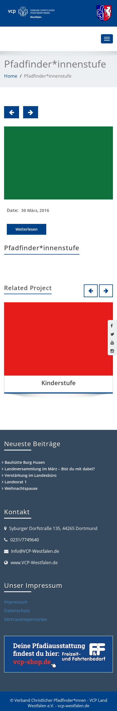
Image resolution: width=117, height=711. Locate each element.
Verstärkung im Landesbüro (31, 475)
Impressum (15, 602)
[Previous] (11, 112)
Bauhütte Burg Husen (25, 462)
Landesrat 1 (16, 481)
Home (10, 76)
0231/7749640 (24, 540)
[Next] (30, 112)
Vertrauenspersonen (25, 619)
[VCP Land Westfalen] (30, 12)
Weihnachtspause (21, 488)
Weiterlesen (27, 229)
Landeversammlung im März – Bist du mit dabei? (50, 468)
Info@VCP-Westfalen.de (35, 551)
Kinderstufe (58, 383)
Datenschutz (17, 611)
